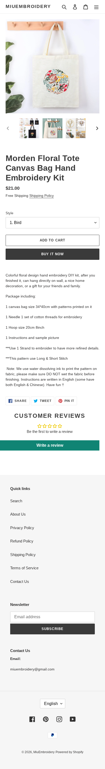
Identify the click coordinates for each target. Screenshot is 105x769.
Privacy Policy (22, 528)
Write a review (49, 445)
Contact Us (19, 581)
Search (16, 501)
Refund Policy (21, 541)
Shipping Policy (41, 196)
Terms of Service (24, 568)
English (51, 703)
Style (9, 213)
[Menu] (96, 6)
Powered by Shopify (69, 752)
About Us (18, 514)
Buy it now (52, 254)
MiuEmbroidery (28, 6)
